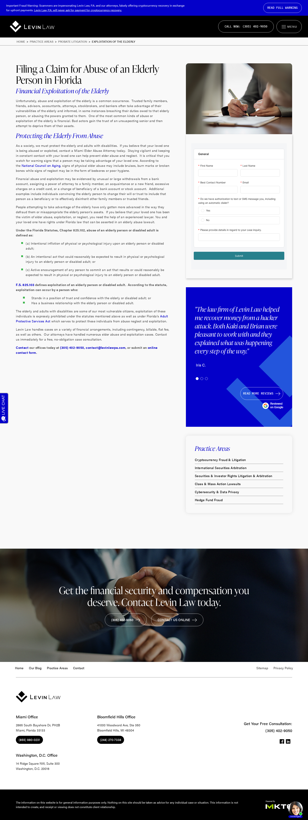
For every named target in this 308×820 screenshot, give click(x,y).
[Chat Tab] (154, 410)
